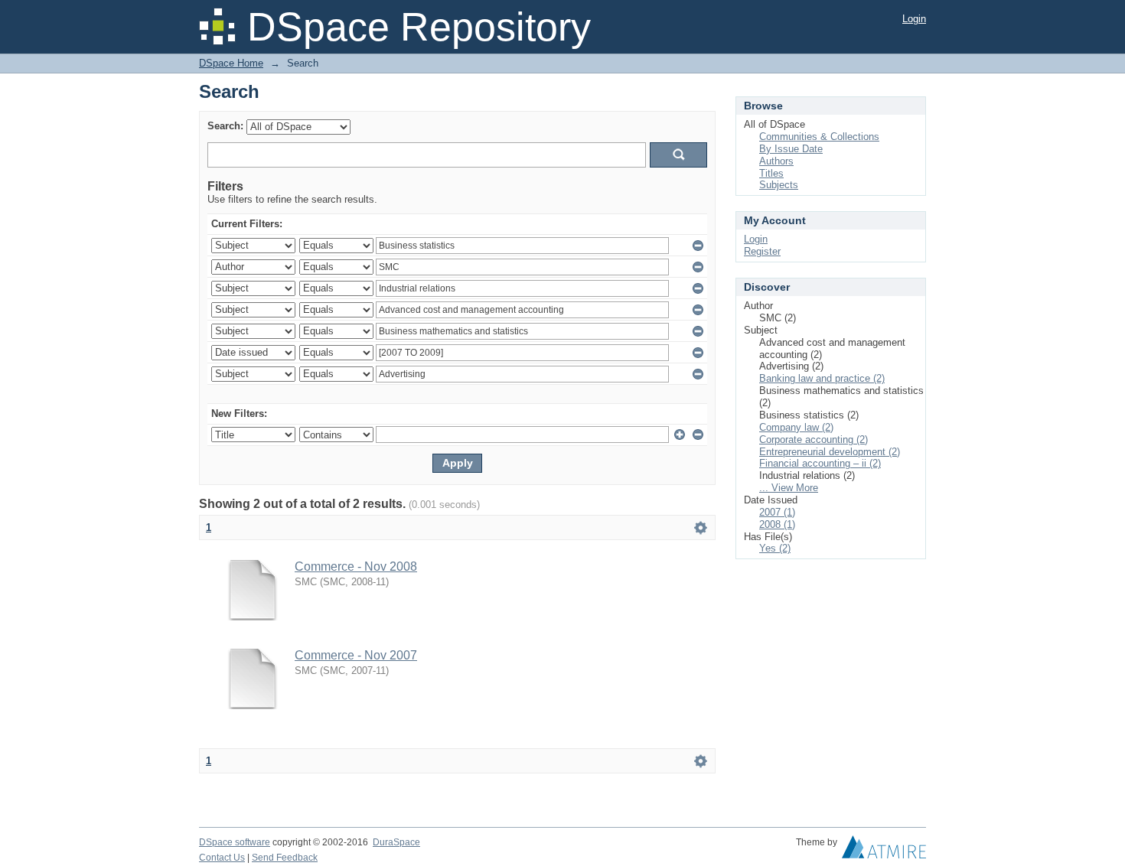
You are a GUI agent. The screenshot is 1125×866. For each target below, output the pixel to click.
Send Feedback (285, 857)
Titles (771, 173)
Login (914, 18)
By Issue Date (791, 149)
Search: (225, 126)
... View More (788, 487)
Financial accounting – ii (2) (820, 463)
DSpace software (234, 842)
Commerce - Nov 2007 (356, 655)
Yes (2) (775, 548)
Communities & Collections (819, 136)
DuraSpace (396, 842)
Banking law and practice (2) (822, 378)
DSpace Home (231, 63)
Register (762, 251)
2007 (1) (777, 512)
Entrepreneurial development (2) (829, 451)
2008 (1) (777, 524)
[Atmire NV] (884, 850)
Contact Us (222, 857)
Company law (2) (796, 427)
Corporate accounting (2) (813, 439)
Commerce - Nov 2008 (356, 566)
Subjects (778, 184)
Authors (776, 161)
